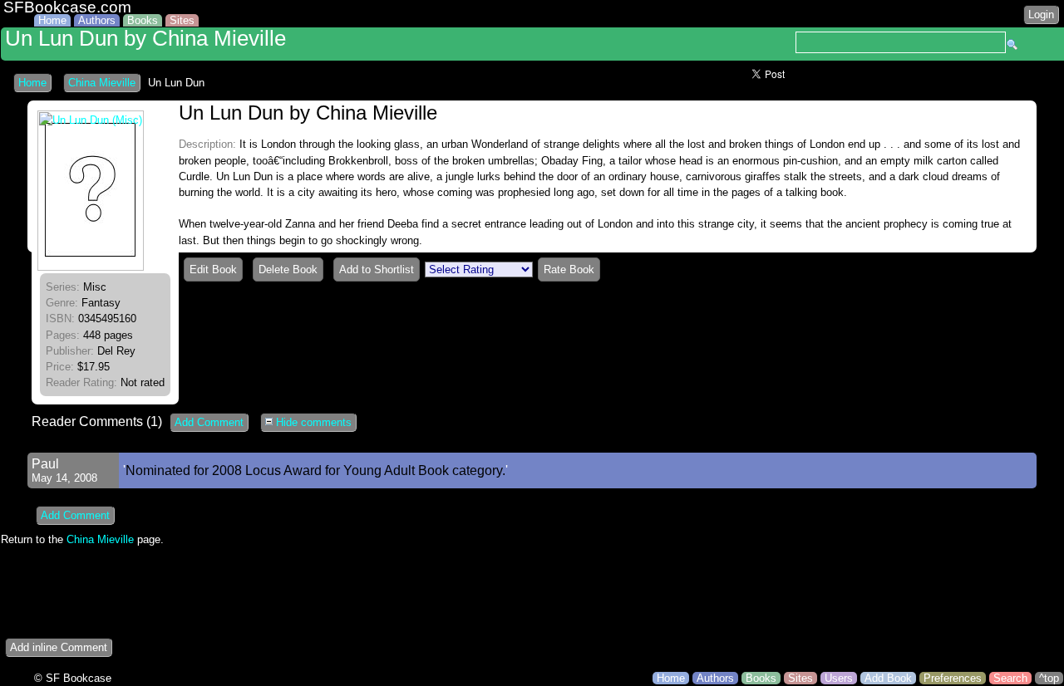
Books (142, 20)
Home (52, 20)
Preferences (953, 678)
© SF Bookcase (72, 678)
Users (839, 678)
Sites (182, 20)
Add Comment (209, 422)
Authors (97, 20)
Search (1010, 678)
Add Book (888, 678)
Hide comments (312, 422)
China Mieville (101, 82)
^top (1049, 678)
